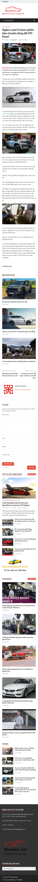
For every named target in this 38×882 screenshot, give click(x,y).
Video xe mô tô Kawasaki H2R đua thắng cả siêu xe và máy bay (25, 520)
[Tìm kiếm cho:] (19, 468)
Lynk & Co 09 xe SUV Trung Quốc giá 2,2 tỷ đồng (18, 331)
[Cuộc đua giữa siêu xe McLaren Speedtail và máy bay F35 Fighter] (19, 478)
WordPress (12, 879)
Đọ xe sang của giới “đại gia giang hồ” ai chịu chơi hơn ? (23, 530)
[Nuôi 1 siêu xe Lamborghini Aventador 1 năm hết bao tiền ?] (7, 758)
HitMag (20, 879)
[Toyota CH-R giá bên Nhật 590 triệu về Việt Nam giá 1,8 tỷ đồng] (7, 768)
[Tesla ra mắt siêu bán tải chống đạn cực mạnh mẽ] (19, 359)
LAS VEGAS (5, 114)
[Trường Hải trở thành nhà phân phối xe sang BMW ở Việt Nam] (19, 699)
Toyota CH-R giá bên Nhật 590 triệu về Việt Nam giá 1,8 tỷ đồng (25, 769)
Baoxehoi (15, 877)
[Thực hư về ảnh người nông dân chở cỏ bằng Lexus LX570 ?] (7, 778)
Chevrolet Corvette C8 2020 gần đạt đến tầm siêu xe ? (25, 540)
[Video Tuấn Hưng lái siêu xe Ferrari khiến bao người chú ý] (19, 667)
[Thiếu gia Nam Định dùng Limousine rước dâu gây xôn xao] (19, 635)
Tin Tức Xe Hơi (6, 26)
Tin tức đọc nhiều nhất (8, 500)
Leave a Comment (23, 40)
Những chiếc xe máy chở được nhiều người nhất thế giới (24, 749)
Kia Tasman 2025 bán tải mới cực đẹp (14, 302)
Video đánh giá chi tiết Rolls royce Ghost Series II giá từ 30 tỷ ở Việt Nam (18, 606)
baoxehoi (14, 40)
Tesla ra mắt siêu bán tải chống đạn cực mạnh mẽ (18, 361)
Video (18, 500)
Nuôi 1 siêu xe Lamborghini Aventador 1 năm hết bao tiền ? (25, 759)
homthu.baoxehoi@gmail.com (16, 829)
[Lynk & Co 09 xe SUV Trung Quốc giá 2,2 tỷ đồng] (19, 329)
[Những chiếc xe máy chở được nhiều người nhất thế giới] (7, 748)
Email (4, 446)
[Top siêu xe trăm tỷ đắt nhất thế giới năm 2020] (7, 549)
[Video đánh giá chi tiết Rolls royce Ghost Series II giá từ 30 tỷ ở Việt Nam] (19, 603)
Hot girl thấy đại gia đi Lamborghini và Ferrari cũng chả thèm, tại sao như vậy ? (25, 789)
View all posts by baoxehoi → (23, 389)
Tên (4, 438)
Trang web (6, 454)
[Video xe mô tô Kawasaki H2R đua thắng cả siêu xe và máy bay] (7, 519)
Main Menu (9, 20)
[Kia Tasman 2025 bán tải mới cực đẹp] (19, 300)
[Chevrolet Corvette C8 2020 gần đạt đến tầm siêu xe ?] (7, 539)
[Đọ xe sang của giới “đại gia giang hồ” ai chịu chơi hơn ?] (7, 529)
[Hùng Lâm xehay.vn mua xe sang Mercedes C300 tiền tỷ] (19, 731)
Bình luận (6, 414)
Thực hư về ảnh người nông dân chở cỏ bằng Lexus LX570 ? (25, 778)
